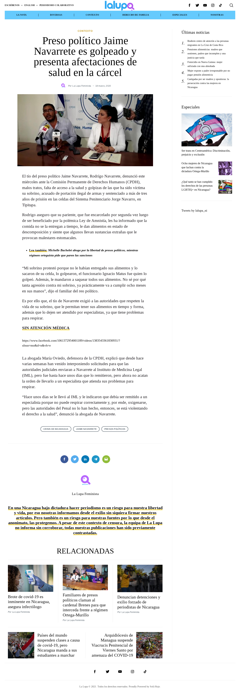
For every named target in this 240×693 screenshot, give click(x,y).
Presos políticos (114, 429)
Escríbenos (12, 5)
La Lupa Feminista (81, 86)
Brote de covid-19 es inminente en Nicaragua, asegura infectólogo (29, 601)
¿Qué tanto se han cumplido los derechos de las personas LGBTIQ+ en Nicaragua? (197, 185)
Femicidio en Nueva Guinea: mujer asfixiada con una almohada (204, 64)
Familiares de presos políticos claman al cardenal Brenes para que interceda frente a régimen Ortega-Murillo (85, 605)
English (29, 5)
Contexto (92, 15)
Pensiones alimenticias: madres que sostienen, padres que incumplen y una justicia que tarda (206, 53)
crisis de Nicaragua (55, 429)
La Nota (22, 15)
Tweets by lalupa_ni (194, 210)
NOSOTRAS (217, 15)
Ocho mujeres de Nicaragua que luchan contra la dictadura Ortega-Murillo (196, 167)
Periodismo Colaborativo (57, 5)
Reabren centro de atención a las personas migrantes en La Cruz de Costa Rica (208, 43)
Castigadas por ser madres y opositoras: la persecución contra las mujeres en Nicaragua (208, 83)
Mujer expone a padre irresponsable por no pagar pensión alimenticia (208, 72)
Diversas (56, 15)
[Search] (231, 5)
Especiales (180, 15)
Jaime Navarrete (86, 429)
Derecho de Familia (135, 15)
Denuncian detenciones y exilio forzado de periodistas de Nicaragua (138, 602)
